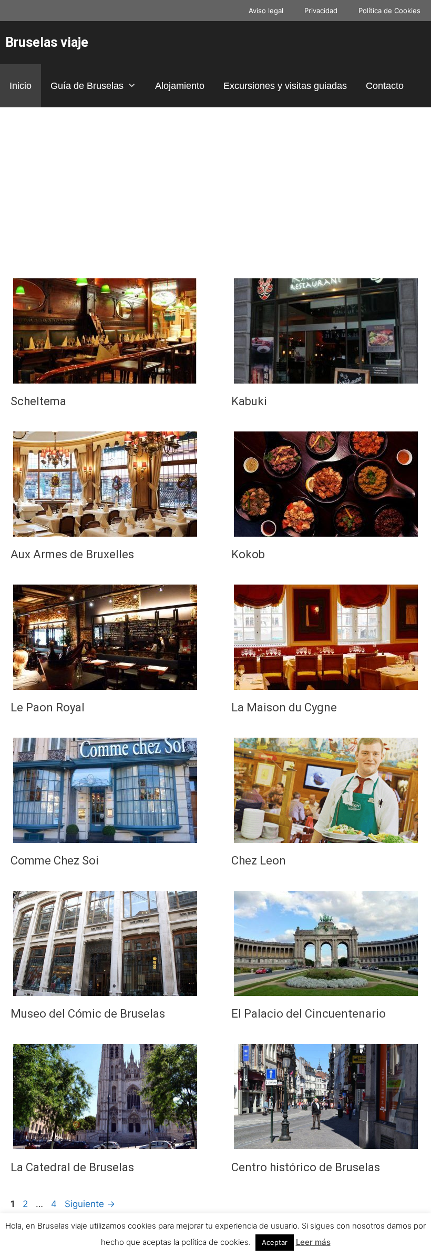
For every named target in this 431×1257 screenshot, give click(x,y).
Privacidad (320, 10)
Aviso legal (266, 10)
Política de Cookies (389, 10)
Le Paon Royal (48, 707)
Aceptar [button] (275, 1242)
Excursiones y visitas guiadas (285, 86)
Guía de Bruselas (87, 86)
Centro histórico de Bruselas (305, 1167)
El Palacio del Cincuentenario (308, 1013)
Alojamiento (179, 86)
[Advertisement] (215, 186)
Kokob (248, 554)
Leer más (313, 1242)
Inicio (20, 86)
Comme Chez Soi (55, 860)
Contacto (385, 86)
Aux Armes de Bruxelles (72, 554)
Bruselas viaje (46, 42)
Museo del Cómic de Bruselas (88, 1013)
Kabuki (249, 401)
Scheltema (38, 401)
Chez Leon (258, 860)
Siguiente (90, 1204)
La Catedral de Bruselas (72, 1167)
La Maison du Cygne (284, 707)
